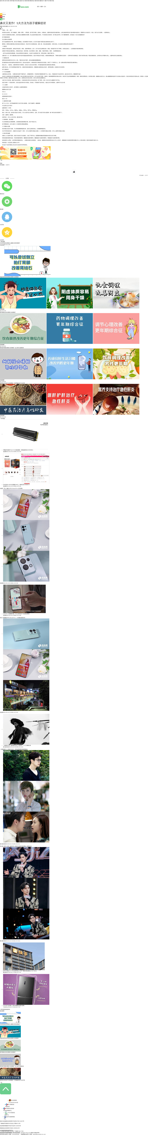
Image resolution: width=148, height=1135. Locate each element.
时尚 (16, 0)
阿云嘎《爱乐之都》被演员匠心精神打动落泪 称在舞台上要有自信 (16, 846)
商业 (33, 0)
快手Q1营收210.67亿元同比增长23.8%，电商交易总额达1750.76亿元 (20, 971)
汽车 (48, 0)
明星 (13, 0)
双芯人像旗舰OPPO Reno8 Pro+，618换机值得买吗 (12, 617)
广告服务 (16, 1131)
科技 (53, 0)
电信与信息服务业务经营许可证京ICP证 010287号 (12, 1121)
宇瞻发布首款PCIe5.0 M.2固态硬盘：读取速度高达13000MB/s (18, 450)
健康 (40, 0)
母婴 (26, 0)
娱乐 (8, 0)
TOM (4, 1007)
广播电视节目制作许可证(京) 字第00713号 (10, 1123)
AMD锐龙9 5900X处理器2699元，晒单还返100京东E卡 (16, 484)
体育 (11, 0)
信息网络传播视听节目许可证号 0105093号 (10, 1125)
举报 (1, 163)
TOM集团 (2, 1131)
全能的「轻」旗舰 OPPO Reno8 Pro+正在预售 (11, 488)
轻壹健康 (2, 245)
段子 (43, 0)
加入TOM (21, 1131)
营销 (28, 0)
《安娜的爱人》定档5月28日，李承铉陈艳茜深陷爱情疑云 (14, 749)
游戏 (18, 0)
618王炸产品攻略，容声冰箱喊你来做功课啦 (13, 1005)
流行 (6, 0)
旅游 (21, 0)
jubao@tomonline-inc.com (39, 1134)
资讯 (3, 0)
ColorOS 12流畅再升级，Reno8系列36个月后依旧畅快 (16, 613)
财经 (38, 0)
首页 (1, 0)
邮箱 (31, 0)
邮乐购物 (7, 1131)
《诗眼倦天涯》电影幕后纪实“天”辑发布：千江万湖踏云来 (17, 745)
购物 (50, 0)
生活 (23, 0)
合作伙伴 (12, 1131)
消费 (45, 0)
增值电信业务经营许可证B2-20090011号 (10, 1128)
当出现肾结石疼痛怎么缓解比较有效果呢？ (10, 243)
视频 (36, 0)
